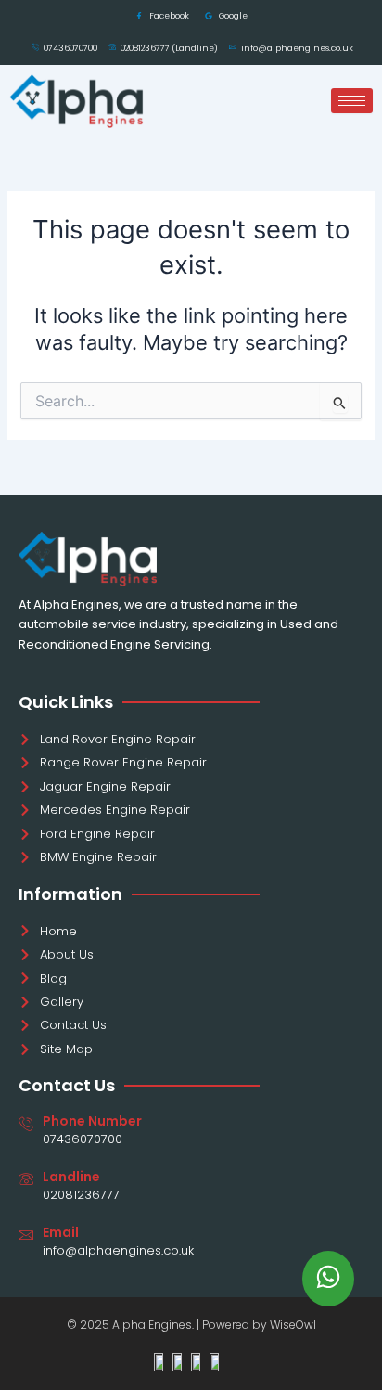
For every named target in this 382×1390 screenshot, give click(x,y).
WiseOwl (293, 1324)
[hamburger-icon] (352, 100)
